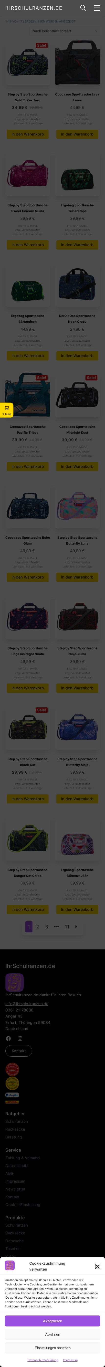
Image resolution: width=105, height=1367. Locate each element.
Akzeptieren (52, 1321)
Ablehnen (52, 1334)
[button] (97, 1266)
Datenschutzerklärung (43, 1360)
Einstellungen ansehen (53, 1348)
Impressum (70, 1360)
